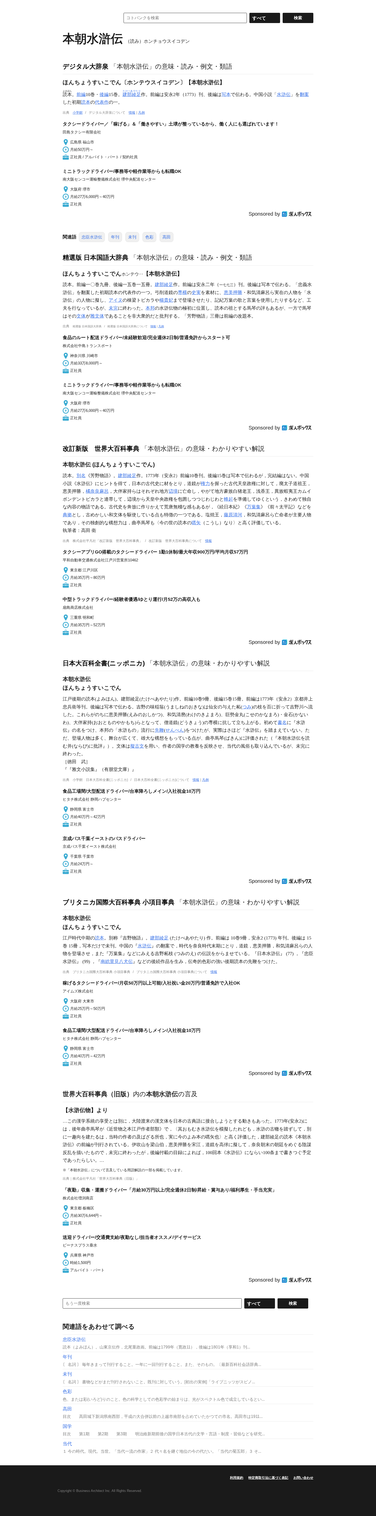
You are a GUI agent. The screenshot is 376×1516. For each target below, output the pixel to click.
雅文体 (97, 316)
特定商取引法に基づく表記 (268, 1478)
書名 (282, 722)
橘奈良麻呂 (97, 491)
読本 (85, 102)
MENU (68, 5)
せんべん (174, 730)
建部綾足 (164, 284)
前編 (81, 94)
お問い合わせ (303, 1478)
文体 (81, 316)
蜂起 (228, 499)
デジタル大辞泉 (85, 66)
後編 (104, 94)
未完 (113, 308)
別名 (81, 475)
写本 (226, 94)
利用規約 (236, 1478)
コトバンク (88, 18)
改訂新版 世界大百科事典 (101, 448)
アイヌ (116, 300)
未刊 (132, 237)
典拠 (67, 514)
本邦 (150, 308)
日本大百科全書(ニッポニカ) (104, 663)
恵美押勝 (233, 292)
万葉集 (254, 506)
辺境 (173, 491)
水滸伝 (284, 94)
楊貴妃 (166, 300)
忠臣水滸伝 (92, 237)
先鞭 (159, 730)
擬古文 (137, 746)
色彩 (149, 237)
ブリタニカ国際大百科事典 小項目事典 (118, 902)
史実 (196, 292)
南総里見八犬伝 (117, 961)
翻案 (304, 94)
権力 (205, 483)
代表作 (102, 102)
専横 (182, 292)
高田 (166, 237)
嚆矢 (196, 522)
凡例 (141, 112)
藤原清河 (233, 514)
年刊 (115, 237)
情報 (132, 112)
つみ (246, 706)
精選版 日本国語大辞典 (95, 257)
